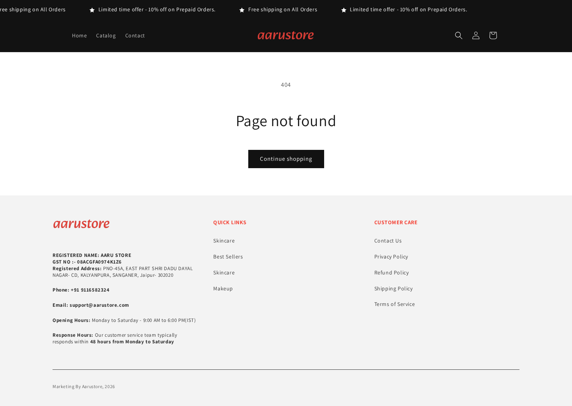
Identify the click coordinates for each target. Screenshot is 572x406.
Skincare (224, 240)
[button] (458, 35)
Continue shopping (286, 158)
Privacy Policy (391, 256)
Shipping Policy (393, 288)
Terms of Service (394, 304)
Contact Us (388, 240)
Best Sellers (228, 256)
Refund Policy (391, 272)
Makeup (223, 288)
